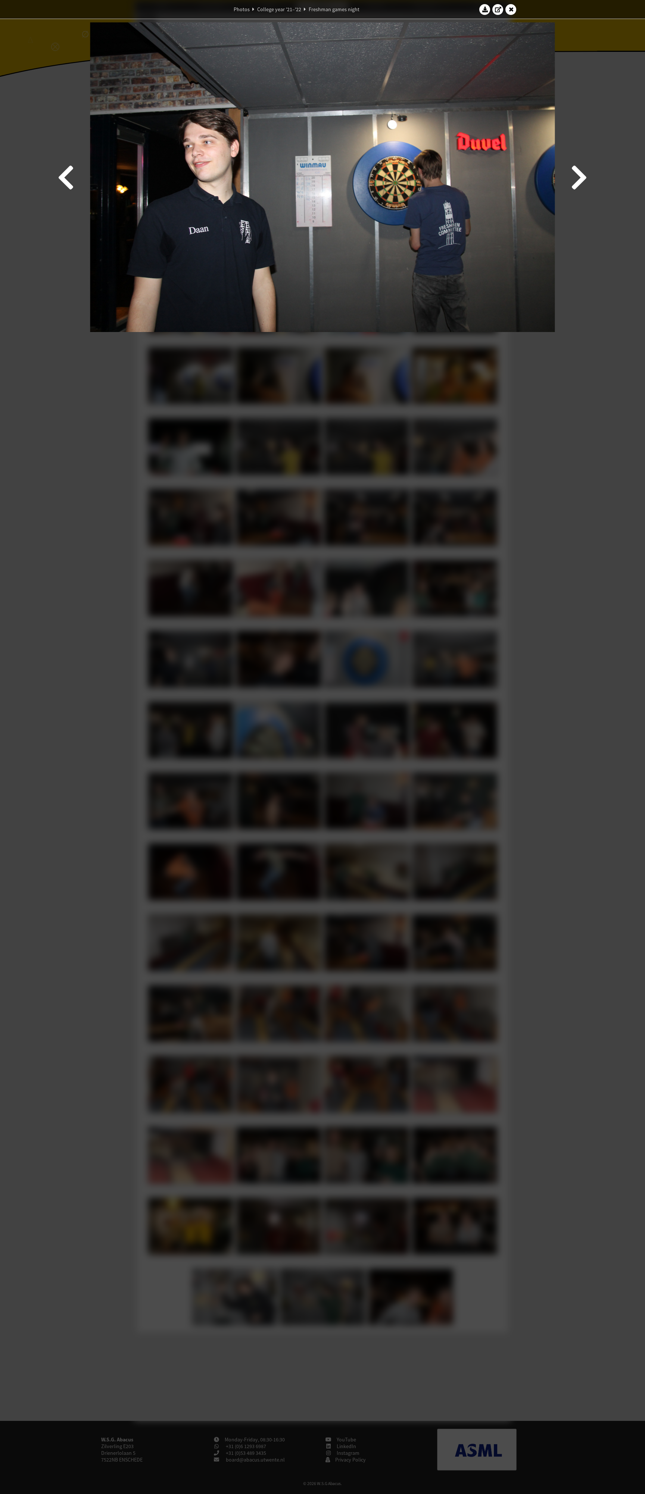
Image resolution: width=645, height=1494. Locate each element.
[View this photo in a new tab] (498, 9)
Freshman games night (334, 9)
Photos (242, 9)
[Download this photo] (484, 9)
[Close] (511, 9)
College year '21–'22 (279, 9)
